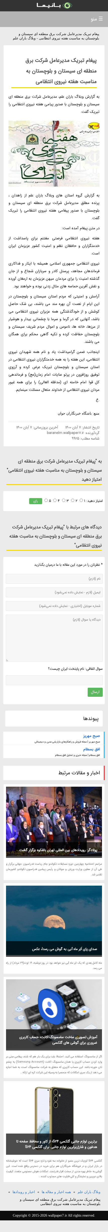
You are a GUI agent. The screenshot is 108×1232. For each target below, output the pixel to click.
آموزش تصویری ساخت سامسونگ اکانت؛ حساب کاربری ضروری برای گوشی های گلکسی (58, 1039)
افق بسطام (91, 749)
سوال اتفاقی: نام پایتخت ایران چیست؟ (75, 669)
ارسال (95, 692)
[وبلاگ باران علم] (54, 6)
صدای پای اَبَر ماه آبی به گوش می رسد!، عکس (64, 949)
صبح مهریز (91, 736)
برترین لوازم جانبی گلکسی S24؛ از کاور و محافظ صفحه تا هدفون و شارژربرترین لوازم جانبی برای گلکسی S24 (56, 1144)
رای (35, 501)
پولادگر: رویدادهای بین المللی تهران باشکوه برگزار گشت (58, 850)
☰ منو (97, 19)
